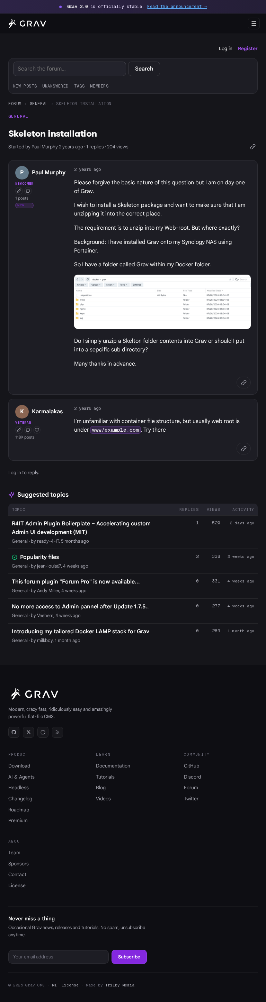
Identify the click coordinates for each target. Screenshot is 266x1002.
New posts (25, 86)
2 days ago (242, 523)
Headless (18, 787)
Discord (192, 777)
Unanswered (55, 86)
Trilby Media (119, 985)
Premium (18, 820)
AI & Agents (21, 777)
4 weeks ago (241, 581)
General (39, 103)
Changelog (20, 799)
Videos (103, 799)
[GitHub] (13, 732)
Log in (225, 48)
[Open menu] (254, 23)
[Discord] (42, 732)
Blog (101, 787)
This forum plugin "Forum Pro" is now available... (76, 581)
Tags (79, 86)
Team (14, 852)
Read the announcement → (177, 6)
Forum (14, 103)
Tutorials (105, 777)
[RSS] (57, 732)
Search (144, 68)
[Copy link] (253, 147)
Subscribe (129, 957)
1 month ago (241, 630)
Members (99, 86)
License (17, 885)
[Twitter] (28, 732)
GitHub (191, 766)
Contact (17, 874)
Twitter (191, 799)
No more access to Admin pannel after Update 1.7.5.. (80, 606)
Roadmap (18, 810)
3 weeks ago (241, 556)
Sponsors (18, 864)
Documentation (113, 766)
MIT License (65, 985)
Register (248, 48)
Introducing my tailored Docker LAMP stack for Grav (80, 631)
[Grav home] (26, 23)
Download (19, 766)
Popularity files (39, 557)
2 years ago (87, 169)
